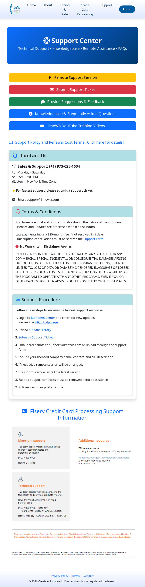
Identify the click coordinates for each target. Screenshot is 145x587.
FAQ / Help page (46, 322)
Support (106, 5)
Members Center (43, 318)
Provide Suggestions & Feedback (75, 101)
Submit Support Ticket (75, 89)
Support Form (93, 239)
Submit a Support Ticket (36, 337)
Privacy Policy (59, 576)
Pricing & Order (65, 9)
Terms (76, 576)
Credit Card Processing (85, 9)
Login (127, 9)
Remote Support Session (75, 77)
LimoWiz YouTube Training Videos (75, 125)
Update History (40, 330)
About (47, 5)
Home (31, 5)
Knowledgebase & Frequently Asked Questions (75, 113)
